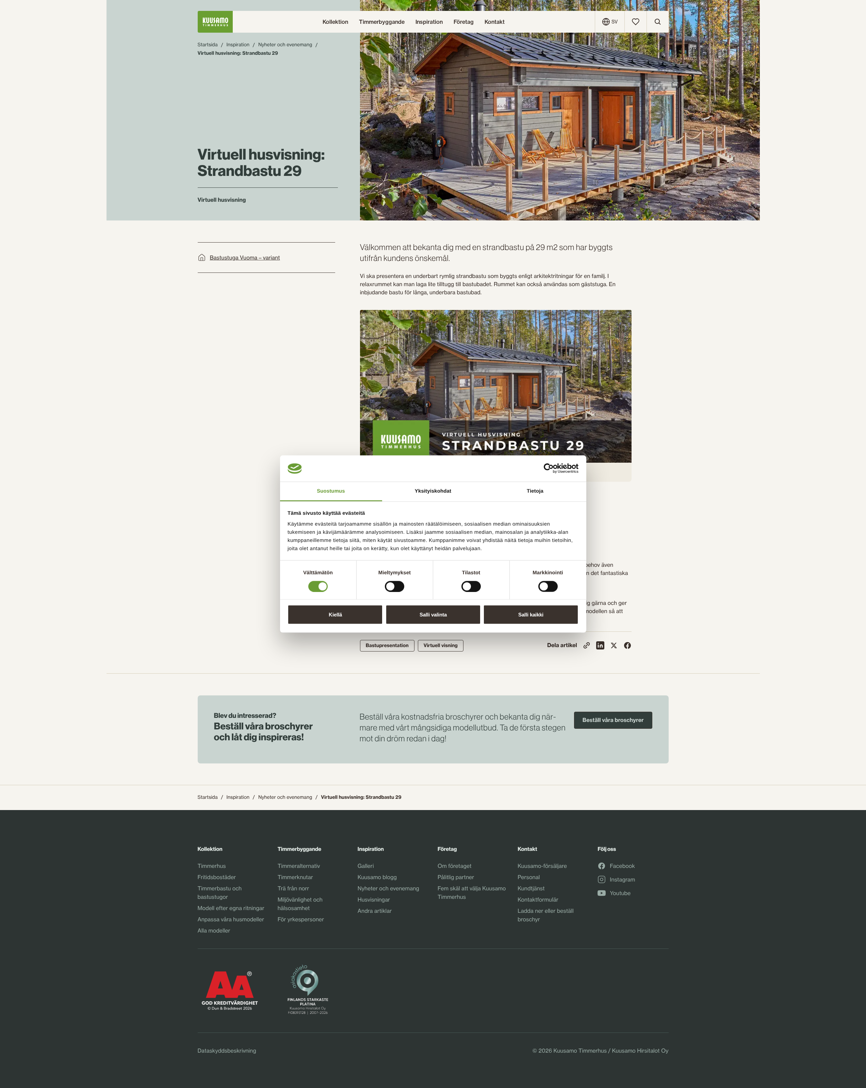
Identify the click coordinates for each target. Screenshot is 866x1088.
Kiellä (335, 614)
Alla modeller (214, 930)
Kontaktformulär (538, 899)
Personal (529, 877)
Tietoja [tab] (535, 491)
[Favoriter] (636, 22)
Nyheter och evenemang (285, 45)
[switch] (394, 584)
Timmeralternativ (299, 865)
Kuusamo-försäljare (542, 865)
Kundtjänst (531, 888)
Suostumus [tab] (331, 491)
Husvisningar (374, 899)
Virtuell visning (441, 645)
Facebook (622, 866)
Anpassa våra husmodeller (231, 919)
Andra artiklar (375, 910)
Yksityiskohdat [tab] (433, 491)
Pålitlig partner (456, 877)
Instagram (622, 880)
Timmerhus (212, 865)
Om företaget (455, 865)
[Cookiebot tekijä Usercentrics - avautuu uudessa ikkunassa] (548, 468)
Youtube (620, 893)
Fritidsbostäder (217, 877)
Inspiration (237, 45)
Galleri (366, 865)
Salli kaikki (530, 614)
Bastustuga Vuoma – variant (245, 257)
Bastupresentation (387, 645)
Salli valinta (433, 614)
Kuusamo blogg (377, 877)
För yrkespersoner (301, 919)
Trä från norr (293, 888)
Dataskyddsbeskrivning (227, 1050)
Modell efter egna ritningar (231, 908)
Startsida (208, 45)
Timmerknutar (295, 877)
